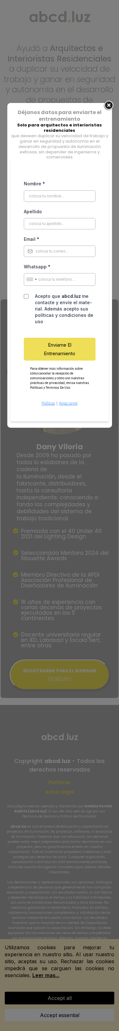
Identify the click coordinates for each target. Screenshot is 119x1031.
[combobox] (31, 279)
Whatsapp (37, 266)
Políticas (48, 403)
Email (31, 239)
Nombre (34, 183)
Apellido (33, 211)
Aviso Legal (68, 403)
